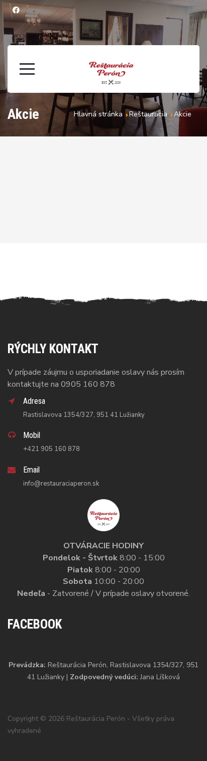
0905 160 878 (88, 384)
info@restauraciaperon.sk (61, 483)
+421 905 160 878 (51, 448)
